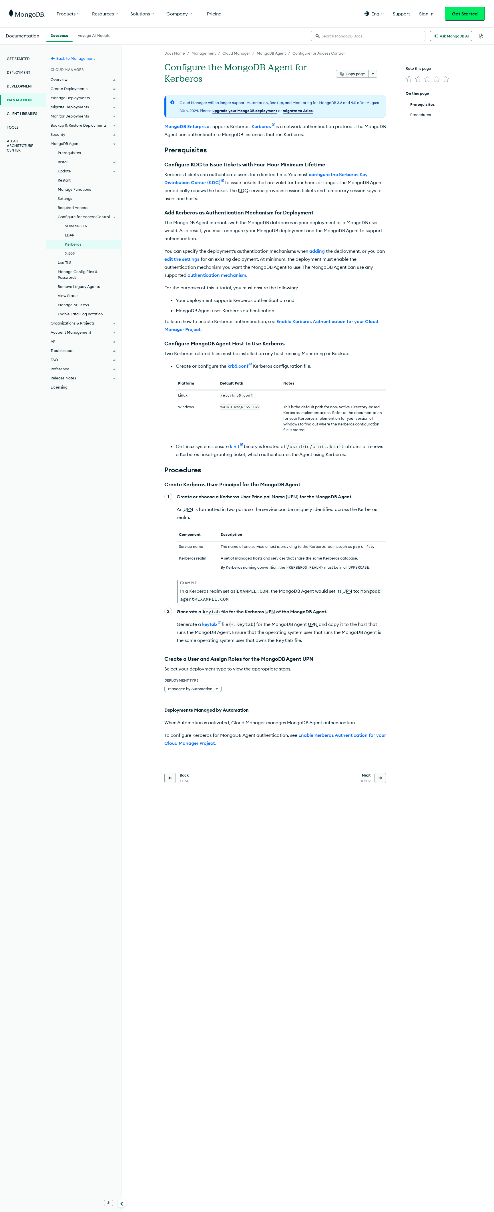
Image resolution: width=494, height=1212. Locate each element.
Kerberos (73, 244)
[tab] (59, 34)
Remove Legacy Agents (79, 286)
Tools (13, 127)
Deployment (18, 72)
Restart (64, 180)
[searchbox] (368, 36)
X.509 (70, 253)
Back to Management (75, 58)
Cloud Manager (236, 53)
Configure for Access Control (318, 53)
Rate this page (418, 68)
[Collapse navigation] (121, 1203)
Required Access (72, 207)
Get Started (465, 14)
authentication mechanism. (217, 275)
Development (20, 86)
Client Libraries (22, 114)
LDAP (69, 235)
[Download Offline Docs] (108, 1203)
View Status (68, 295)
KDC (243, 190)
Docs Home (174, 53)
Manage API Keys (73, 304)
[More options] (372, 74)
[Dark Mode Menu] (481, 36)
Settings (65, 198)
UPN (292, 496)
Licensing (59, 387)
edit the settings (182, 259)
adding (317, 251)
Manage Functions (74, 189)
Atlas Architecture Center (20, 145)
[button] (374, 13)
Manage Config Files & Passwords (78, 274)
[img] (409, 78)
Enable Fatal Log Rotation (80, 314)
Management (204, 53)
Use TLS (64, 262)
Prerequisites (69, 152)
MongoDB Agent (271, 53)
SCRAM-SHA (76, 226)
